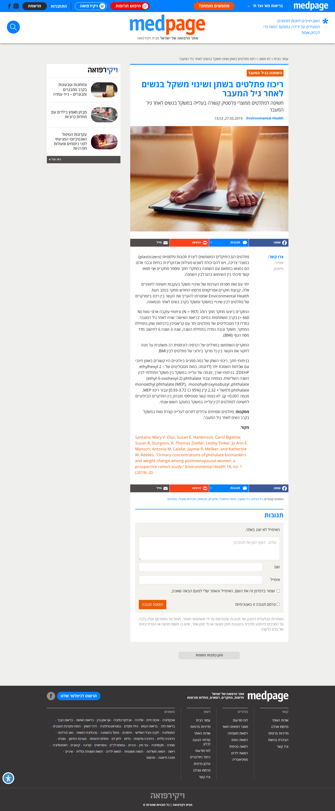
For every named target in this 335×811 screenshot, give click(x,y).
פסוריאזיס (100, 745)
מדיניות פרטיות (278, 733)
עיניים (132, 745)
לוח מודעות (240, 720)
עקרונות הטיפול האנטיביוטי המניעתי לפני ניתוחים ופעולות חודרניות (70, 141)
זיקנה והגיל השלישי (147, 733)
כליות (127, 739)
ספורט (171, 745)
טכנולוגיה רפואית (87, 733)
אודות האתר (280, 720)
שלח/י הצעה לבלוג (201, 742)
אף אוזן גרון (103, 720)
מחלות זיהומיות (99, 739)
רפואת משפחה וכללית (89, 752)
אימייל (279, 263)
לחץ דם (116, 739)
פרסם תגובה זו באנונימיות (256, 604)
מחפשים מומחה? (214, 6)
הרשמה (34, 6)
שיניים (69, 752)
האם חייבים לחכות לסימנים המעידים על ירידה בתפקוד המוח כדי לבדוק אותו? (291, 27)
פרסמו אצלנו (279, 727)
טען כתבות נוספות (209, 655)
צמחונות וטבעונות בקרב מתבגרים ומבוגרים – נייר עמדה (70, 89)
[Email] (149, 243)
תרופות (150, 758)
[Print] (189, 243)
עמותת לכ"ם (117, 745)
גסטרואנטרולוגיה (110, 726)
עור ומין (143, 745)
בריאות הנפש (149, 726)
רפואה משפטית (133, 752)
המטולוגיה (168, 733)
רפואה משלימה (155, 752)
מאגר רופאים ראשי (235, 727)
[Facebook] (268, 243)
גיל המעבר (244, 499)
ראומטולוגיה (60, 745)
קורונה (87, 745)
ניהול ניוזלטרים (200, 757)
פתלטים (172, 499)
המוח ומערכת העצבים (67, 726)
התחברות (59, 6)
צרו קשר (282, 747)
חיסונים (127, 733)
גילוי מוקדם (131, 726)
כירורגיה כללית (166, 739)
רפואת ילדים (239, 753)
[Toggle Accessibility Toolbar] (8, 778)
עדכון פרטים (202, 764)
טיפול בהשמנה (110, 733)
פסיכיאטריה (240, 760)
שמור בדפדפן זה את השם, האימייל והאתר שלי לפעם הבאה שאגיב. (223, 591)
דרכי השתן (90, 726)
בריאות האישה (85, 720)
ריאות (171, 752)
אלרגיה (139, 720)
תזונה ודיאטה (166, 758)
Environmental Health (264, 118)
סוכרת (62, 739)
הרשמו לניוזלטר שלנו (79, 696)
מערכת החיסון (78, 739)
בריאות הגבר (65, 720)
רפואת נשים (240, 740)
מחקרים (213, 499)
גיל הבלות (257, 499)
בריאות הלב (168, 726)
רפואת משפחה (238, 733)
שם (277, 567)
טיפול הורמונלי (227, 499)
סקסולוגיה (157, 745)
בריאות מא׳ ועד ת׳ (268, 5)
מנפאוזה (202, 499)
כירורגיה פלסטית (144, 739)
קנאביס (75, 745)
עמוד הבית (203, 720)
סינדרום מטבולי (187, 499)
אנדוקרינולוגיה (122, 720)
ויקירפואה (89, 6)
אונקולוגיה (168, 720)
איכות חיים (152, 720)
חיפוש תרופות (128, 6)
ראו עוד (56, 159)
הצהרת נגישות (278, 740)
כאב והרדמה (65, 733)
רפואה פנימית (238, 747)
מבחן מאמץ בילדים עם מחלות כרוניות (69, 114)
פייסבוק (278, 269)
